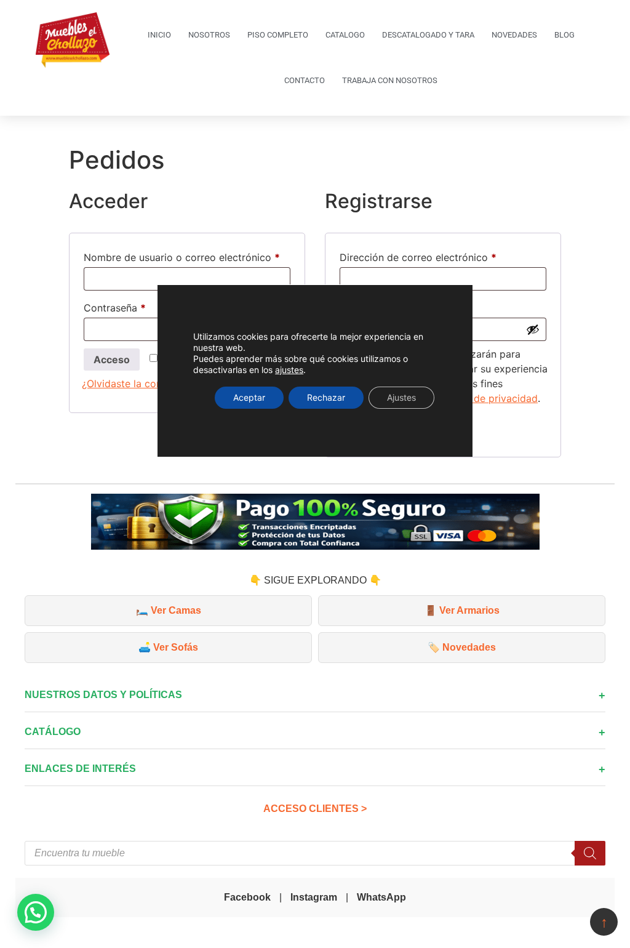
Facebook (247, 897)
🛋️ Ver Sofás (168, 647)
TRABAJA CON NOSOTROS (389, 80)
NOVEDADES (514, 34)
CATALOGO (345, 34)
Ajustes (401, 397)
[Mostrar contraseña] (533, 329)
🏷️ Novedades (462, 647)
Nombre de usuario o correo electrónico (187, 255)
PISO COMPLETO (277, 34)
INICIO (159, 34)
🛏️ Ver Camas (168, 610)
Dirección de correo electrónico (443, 255)
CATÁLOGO (53, 731)
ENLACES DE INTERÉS (80, 768)
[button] (35, 912)
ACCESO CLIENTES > (315, 808)
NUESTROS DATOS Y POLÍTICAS (103, 694)
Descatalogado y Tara (428, 34)
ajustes (289, 369)
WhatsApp (381, 897)
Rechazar (326, 397)
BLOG (564, 34)
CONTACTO (304, 80)
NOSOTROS (209, 34)
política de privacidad (487, 398)
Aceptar (249, 397)
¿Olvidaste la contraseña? (141, 383)
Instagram (313, 897)
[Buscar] (590, 853)
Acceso (112, 359)
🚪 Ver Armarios (462, 610)
